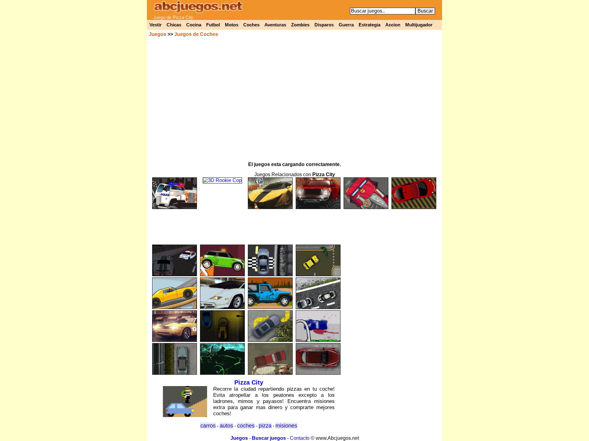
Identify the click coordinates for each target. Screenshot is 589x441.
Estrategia (369, 24)
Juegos (157, 34)
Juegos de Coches (196, 34)
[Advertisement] (294, 224)
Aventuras (275, 24)
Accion (392, 24)
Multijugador (419, 24)
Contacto (300, 438)
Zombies (300, 24)
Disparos (324, 24)
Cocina (193, 24)
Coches (251, 24)
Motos (231, 24)
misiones (286, 426)
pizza (265, 426)
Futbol (213, 24)
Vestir (155, 24)
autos (226, 426)
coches (246, 426)
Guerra (346, 24)
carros (208, 426)
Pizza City (248, 382)
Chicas (174, 24)
